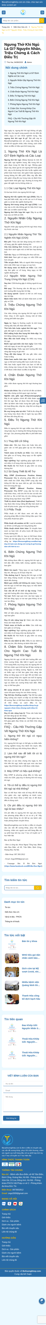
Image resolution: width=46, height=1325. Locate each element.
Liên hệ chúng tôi (9, 1232)
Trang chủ (6, 1214)
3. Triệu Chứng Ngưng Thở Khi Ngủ (23, 87)
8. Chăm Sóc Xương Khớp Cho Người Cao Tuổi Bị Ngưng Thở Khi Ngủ (23, 111)
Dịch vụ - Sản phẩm (10, 1221)
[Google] (21, 1203)
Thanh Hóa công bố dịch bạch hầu (31, 997)
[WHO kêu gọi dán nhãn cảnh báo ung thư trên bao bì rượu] (12, 958)
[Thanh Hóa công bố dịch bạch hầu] (12, 999)
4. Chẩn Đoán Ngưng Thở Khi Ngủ (23, 92)
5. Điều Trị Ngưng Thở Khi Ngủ (21, 96)
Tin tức (7, 907)
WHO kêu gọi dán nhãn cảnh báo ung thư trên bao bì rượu (31, 957)
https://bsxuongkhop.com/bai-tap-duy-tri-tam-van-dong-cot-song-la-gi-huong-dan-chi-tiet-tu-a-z (23, 543)
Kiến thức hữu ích (12, 912)
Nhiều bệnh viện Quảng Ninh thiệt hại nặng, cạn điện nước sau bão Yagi (31, 984)
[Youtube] (15, 1203)
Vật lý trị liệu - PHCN (13, 917)
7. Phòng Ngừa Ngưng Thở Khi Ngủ (24, 104)
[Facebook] (9, 1203)
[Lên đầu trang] (41, 1310)
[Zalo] (4, 1203)
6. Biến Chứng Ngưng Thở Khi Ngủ (23, 100)
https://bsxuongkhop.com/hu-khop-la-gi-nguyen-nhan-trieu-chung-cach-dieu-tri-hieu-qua (21, 707)
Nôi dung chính (16, 67)
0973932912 (17, 1190)
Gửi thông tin (11, 1118)
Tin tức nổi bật (14, 935)
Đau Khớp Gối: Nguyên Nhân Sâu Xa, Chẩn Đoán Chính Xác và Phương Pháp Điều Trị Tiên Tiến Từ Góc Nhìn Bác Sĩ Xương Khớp (31, 1027)
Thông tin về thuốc (12, 921)
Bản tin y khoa (29, 941)
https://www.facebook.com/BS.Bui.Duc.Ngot (23, 866)
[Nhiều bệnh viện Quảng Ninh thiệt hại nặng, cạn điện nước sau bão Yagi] (12, 986)
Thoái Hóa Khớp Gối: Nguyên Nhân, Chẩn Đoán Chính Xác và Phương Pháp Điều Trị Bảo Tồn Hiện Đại (31, 1054)
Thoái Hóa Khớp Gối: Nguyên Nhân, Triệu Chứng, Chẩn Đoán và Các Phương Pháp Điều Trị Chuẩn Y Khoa (31, 1041)
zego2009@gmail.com (18, 1193)
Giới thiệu (6, 1217)
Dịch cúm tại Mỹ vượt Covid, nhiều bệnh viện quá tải (31, 970)
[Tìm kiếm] (41, 20)
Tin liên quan (13, 1019)
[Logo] (23, 12)
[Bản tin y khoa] (12, 945)
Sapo (29, 1274)
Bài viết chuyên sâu (10, 1228)
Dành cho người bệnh (11, 1225)
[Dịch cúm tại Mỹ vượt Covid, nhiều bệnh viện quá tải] (12, 972)
